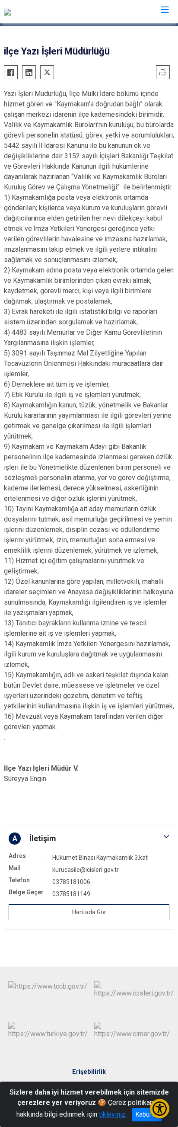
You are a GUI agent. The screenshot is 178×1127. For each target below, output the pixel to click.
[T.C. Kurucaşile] (25, 11)
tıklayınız (112, 1114)
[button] (89, 838)
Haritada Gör (89, 912)
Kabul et (147, 1114)
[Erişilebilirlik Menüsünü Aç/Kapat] (159, 1108)
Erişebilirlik (89, 1072)
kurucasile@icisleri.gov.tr (85, 869)
